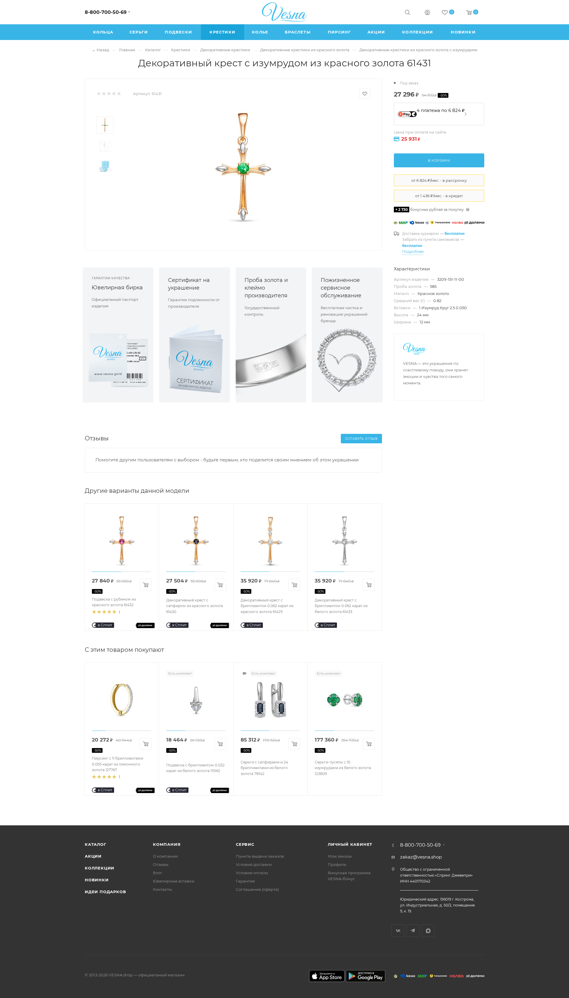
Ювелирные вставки (173, 881)
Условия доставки (254, 864)
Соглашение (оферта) (257, 889)
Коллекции (99, 868)
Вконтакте (397, 930)
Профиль (337, 864)
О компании (165, 856)
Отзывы (160, 864)
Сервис (245, 844)
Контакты (162, 889)
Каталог (95, 844)
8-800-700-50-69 (106, 12)
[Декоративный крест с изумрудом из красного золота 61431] (243, 167)
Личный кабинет (350, 844)
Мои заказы (340, 856)
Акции (93, 856)
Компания (166, 844)
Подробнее (412, 251)
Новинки (97, 879)
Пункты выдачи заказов (260, 856)
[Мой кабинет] (427, 13)
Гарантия (245, 881)
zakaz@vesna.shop (421, 857)
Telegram (413, 930)
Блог (157, 872)
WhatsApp (428, 930)
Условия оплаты (252, 872)
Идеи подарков (105, 891)
